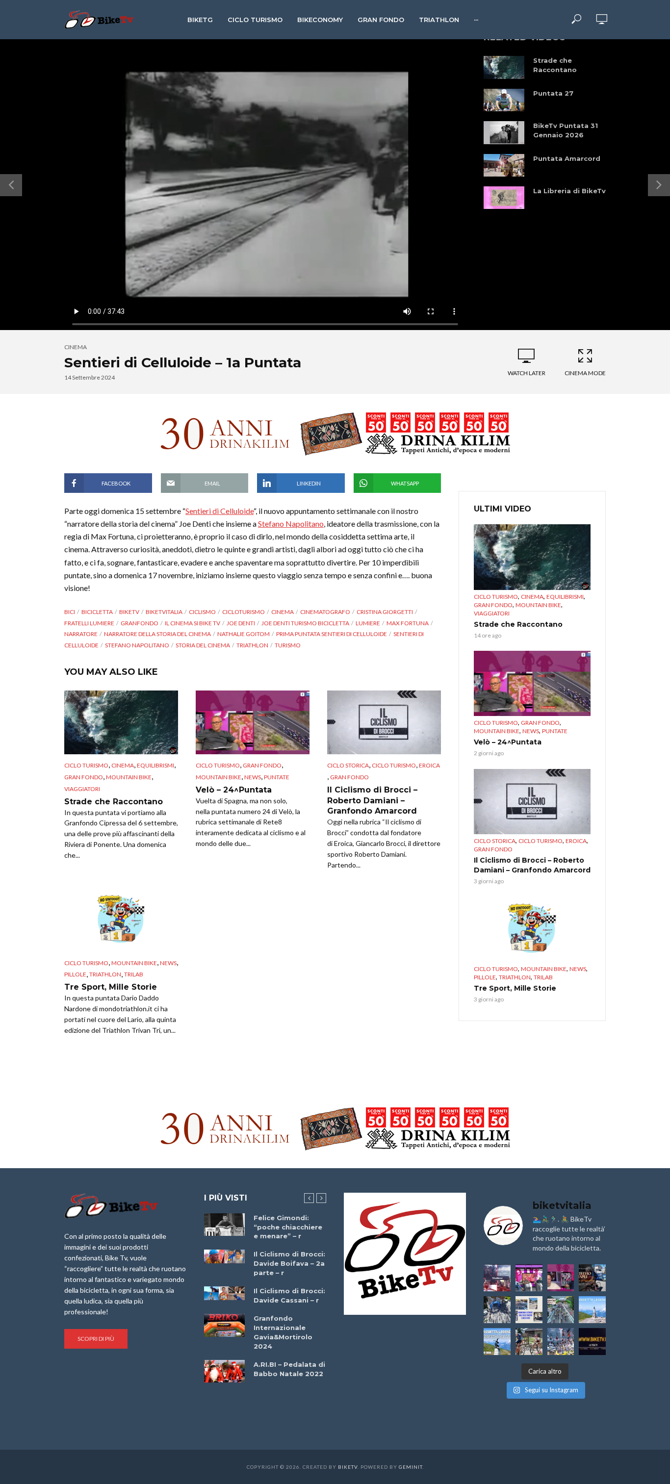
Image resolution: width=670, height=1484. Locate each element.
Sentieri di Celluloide (219, 510)
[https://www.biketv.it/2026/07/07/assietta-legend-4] (592, 1309)
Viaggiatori (82, 789)
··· (476, 20)
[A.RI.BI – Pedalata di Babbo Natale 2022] (224, 1371)
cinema (75, 347)
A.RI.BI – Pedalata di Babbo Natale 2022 (289, 1369)
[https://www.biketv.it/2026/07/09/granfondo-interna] (560, 1309)
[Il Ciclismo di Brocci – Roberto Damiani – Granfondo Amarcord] (384, 722)
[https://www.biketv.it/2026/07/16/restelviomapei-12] (592, 1277)
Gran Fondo (381, 20)
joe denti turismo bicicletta (305, 623)
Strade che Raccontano (555, 65)
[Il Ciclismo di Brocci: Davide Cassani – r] (224, 1293)
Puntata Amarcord (566, 158)
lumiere (368, 623)
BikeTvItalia (164, 611)
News (252, 777)
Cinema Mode (585, 373)
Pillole (75, 974)
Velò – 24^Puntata (234, 789)
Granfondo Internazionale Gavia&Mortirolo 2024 (283, 1332)
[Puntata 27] (504, 100)
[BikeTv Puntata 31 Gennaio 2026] (504, 132)
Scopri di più (95, 1338)
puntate (276, 777)
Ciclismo (202, 611)
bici (69, 611)
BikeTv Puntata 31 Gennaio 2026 (565, 130)
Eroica (429, 765)
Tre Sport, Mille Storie (110, 987)
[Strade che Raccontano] (504, 67)
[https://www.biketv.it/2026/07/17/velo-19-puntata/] (528, 1277)
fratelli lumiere (89, 623)
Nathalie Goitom (243, 634)
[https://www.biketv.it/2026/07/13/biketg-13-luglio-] (497, 1309)
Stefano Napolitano (291, 523)
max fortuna (408, 623)
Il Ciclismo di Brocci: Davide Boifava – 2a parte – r (289, 1263)
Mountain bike (129, 777)
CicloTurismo (243, 611)
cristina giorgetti (385, 611)
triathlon (252, 645)
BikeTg (200, 20)
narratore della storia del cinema (157, 634)
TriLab (133, 974)
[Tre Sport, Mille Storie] (121, 920)
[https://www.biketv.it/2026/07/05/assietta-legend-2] (497, 1341)
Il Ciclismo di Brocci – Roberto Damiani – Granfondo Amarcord (372, 800)
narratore (81, 634)
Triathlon (439, 20)
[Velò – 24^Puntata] (252, 722)
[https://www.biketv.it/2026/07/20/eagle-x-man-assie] (497, 1277)
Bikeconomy (320, 20)
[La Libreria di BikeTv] (504, 197)
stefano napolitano (137, 645)
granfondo (139, 623)
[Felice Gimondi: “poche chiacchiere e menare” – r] (224, 1224)
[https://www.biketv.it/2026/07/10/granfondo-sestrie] (528, 1309)
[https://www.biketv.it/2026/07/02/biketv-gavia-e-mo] (592, 1341)
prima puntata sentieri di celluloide (331, 634)
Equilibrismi (155, 765)
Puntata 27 (553, 93)
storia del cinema (203, 645)
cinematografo (325, 611)
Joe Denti (241, 623)
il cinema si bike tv (192, 623)
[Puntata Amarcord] (504, 165)
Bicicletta (97, 611)
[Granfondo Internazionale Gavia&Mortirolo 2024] (224, 1325)
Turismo (288, 645)
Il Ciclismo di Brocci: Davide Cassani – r (289, 1295)
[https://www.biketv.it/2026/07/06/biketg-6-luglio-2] (528, 1341)
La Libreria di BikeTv (569, 191)
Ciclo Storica (348, 765)
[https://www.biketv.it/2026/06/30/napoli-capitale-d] (560, 1341)
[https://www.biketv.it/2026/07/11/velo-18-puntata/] (560, 1277)
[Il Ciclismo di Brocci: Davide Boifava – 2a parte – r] (224, 1256)
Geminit (410, 1467)
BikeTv (129, 611)
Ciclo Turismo (255, 20)
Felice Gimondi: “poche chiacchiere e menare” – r (288, 1227)
